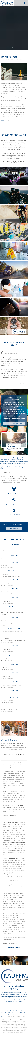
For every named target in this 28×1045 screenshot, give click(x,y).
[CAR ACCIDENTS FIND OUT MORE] (14, 176)
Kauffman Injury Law (16, 1016)
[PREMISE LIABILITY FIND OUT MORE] (14, 288)
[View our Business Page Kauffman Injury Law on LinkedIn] (18, 989)
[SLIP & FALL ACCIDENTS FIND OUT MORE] (14, 251)
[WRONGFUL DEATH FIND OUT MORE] (14, 232)
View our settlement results (11, 59)
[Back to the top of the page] (25, 1031)
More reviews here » (14, 947)
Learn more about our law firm (14, 383)
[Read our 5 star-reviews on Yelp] (14, 989)
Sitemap (12, 1019)
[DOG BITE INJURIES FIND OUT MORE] (14, 307)
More (14, 754)
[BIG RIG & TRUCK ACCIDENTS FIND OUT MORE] (14, 270)
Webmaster (21, 1019)
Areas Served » (14, 1008)
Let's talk (14, 423)
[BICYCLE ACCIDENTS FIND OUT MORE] (14, 214)
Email (2, 120)
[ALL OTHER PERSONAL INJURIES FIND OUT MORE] (14, 326)
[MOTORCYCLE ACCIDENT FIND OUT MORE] (14, 195)
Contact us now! (14, 528)
